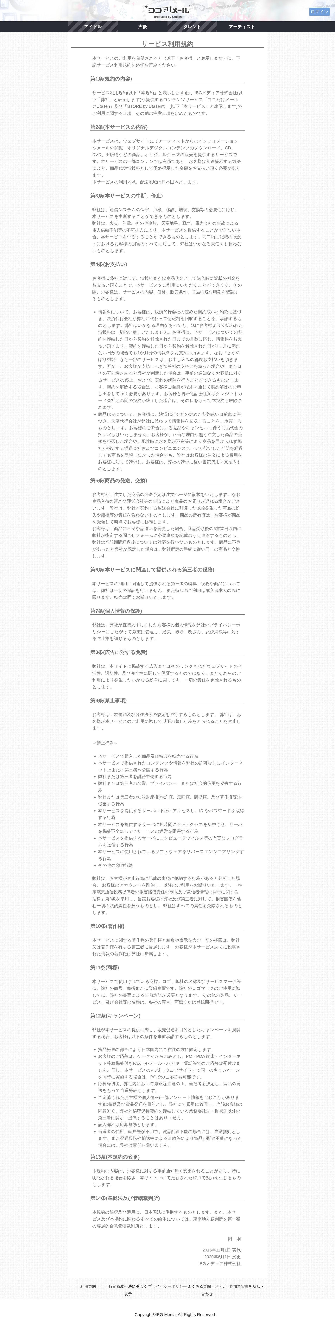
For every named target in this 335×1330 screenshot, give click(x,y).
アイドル (93, 26)
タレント (192, 26)
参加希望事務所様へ (246, 1286)
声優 (142, 26)
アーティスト (242, 26)
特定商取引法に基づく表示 (128, 1290)
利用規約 (88, 1286)
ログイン (319, 11)
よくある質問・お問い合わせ (207, 1290)
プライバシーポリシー (167, 1286)
